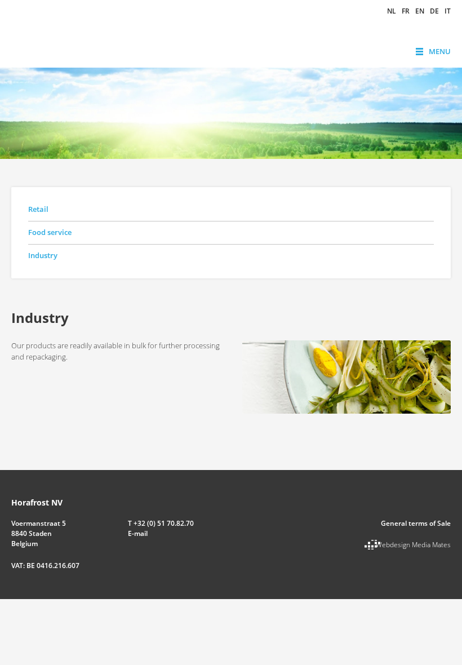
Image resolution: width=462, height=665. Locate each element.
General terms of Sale (416, 523)
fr (406, 11)
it (448, 11)
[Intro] (346, 376)
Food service (50, 232)
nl (391, 11)
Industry (42, 255)
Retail (38, 209)
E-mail (138, 533)
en (419, 11)
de (434, 11)
